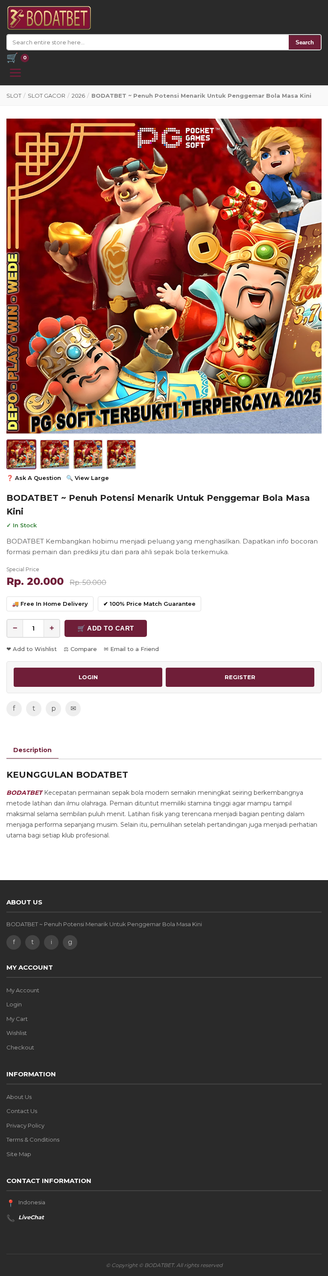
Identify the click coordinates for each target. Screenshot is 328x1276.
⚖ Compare (80, 648)
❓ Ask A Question (33, 477)
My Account (22, 990)
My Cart (17, 1018)
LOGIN (88, 677)
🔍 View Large (87, 477)
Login (14, 1004)
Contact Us (21, 1110)
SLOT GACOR (46, 95)
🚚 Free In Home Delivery (50, 603)
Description (32, 750)
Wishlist (16, 1032)
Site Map (18, 1154)
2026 (78, 95)
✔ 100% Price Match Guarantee (149, 603)
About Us (19, 1096)
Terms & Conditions (32, 1139)
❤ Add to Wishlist (31, 648)
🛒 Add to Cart (105, 628)
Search (305, 42)
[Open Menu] (15, 72)
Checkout (20, 1047)
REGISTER (240, 677)
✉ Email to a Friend (131, 648)
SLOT (13, 95)
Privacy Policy (25, 1125)
